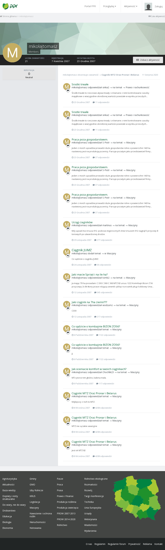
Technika (89, 501)
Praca (60, 484)
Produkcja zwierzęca (67, 507)
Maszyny (130, 142)
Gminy (33, 478)
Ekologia (6, 522)
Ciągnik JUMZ (82, 250)
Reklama (147, 543)
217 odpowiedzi (104, 316)
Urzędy (88, 513)
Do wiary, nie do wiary (14, 504)
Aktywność (129, 6)
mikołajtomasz (70, 74)
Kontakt (158, 543)
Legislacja (35, 501)
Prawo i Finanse (65, 496)
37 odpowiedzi (102, 157)
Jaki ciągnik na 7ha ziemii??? (89, 302)
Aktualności (8, 484)
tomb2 (105, 277)
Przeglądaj (108, 6)
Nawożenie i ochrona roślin (41, 515)
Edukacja (7, 516)
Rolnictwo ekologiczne (96, 478)
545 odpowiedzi (104, 292)
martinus (107, 225)
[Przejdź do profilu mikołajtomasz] (66, 86)
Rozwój (88, 490)
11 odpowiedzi (102, 102)
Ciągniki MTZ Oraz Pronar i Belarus (120, 74)
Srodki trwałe (80, 84)
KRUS (32, 496)
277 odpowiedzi (104, 240)
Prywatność (134, 543)
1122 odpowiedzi (106, 335)
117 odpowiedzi (106, 383)
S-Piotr (106, 142)
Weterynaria (90, 519)
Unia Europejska (92, 507)
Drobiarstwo (8, 510)
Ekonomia (7, 528)
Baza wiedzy (8, 490)
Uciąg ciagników (82, 222)
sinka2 (105, 87)
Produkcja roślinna (66, 501)
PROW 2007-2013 (66, 513)
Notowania (35, 528)
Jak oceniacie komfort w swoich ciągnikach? (99, 369)
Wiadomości (90, 525)
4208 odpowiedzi (103, 407)
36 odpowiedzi (103, 264)
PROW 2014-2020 (66, 519)
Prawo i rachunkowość (137, 87)
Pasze (60, 478)
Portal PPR (90, 6)
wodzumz (107, 305)
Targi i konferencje (94, 496)
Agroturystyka (9, 478)
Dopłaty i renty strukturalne (10, 497)
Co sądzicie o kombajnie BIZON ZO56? (96, 326)
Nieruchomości (37, 522)
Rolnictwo (62, 525)
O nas (89, 543)
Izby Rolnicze (36, 490)
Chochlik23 (108, 372)
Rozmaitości (90, 484)
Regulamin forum (117, 543)
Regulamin (99, 543)
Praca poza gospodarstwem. (90, 139)
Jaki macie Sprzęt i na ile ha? (90, 274)
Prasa (60, 490)
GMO (32, 484)
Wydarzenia (90, 530)
